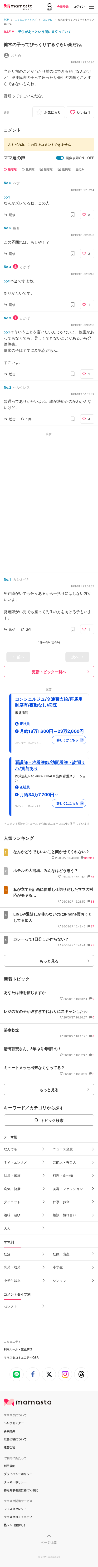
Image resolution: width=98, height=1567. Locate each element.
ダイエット (12, 1201)
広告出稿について (15, 1439)
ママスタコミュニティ (18, 1516)
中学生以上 (12, 1280)
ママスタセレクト (15, 1508)
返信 (12, 214)
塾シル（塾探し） (15, 1524)
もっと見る (49, 961)
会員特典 (9, 1431)
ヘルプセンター (14, 1422)
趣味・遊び (12, 1214)
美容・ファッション (68, 1188)
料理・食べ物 (63, 1175)
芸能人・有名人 (64, 1162)
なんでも (10, 1148)
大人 (7, 1228)
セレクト (10, 1306)
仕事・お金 (61, 1201)
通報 (7, 112)
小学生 (58, 1267)
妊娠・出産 (61, 1254)
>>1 (7, 197)
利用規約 (9, 1465)
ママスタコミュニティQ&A (21, 1357)
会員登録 (63, 6)
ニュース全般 (63, 1148)
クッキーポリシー (15, 1482)
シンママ (59, 1280)
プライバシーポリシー (18, 1473)
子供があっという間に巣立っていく (44, 31)
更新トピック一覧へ (49, 671)
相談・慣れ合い (64, 1214)
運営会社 (9, 1447)
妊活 (7, 1254)
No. (7, 182)
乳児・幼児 (12, 1267)
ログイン (79, 6)
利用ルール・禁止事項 (18, 1349)
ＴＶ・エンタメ (15, 1162)
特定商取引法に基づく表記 (21, 1490)
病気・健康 (12, 1188)
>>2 (7, 281)
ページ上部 (49, 1542)
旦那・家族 (12, 1175)
